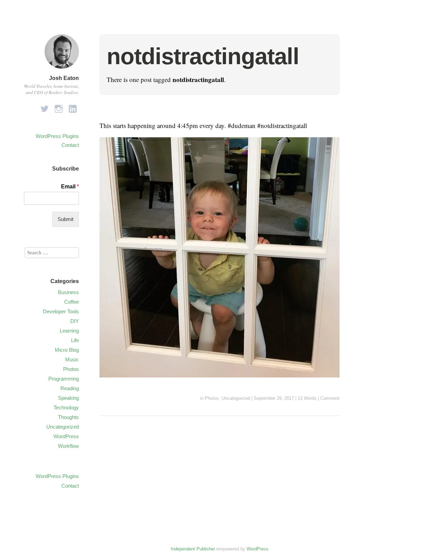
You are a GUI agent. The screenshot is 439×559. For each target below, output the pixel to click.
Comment (330, 398)
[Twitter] (44, 107)
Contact (70, 145)
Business (68, 292)
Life (75, 340)
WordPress (66, 436)
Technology (66, 407)
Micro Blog (67, 350)
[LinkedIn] (73, 107)
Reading (69, 388)
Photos (212, 398)
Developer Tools (61, 311)
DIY (74, 321)
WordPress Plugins (57, 136)
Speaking (68, 398)
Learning (69, 331)
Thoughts (68, 417)
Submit (65, 219)
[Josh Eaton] (62, 69)
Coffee (71, 302)
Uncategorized (236, 398)
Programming (63, 379)
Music (72, 359)
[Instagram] (58, 107)
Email (70, 186)
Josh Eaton (64, 78)
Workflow (68, 446)
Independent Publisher (193, 548)
